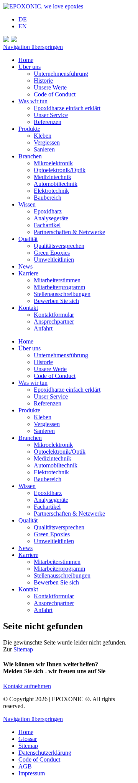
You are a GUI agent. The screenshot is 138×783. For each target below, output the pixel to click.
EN (22, 26)
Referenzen (47, 122)
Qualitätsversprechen (59, 246)
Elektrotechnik (51, 190)
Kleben (42, 135)
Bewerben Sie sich (56, 301)
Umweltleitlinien (54, 259)
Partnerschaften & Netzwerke (69, 232)
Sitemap (23, 649)
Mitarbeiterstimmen (57, 280)
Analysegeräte (51, 218)
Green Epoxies (52, 252)
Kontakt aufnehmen (27, 686)
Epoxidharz (48, 211)
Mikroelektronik (53, 163)
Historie (43, 80)
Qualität (28, 239)
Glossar (27, 739)
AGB (25, 766)
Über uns (29, 66)
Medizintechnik (52, 177)
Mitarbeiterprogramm (59, 287)
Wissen (27, 204)
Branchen (30, 156)
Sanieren (44, 149)
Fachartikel (47, 225)
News (25, 266)
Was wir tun (33, 101)
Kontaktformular (54, 314)
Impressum (31, 773)
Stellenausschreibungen (62, 294)
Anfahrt (43, 328)
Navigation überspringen (33, 47)
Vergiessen (47, 142)
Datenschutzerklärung (44, 752)
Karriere (28, 273)
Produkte (29, 128)
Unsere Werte (50, 87)
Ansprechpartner (54, 321)
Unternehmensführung (61, 73)
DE (22, 19)
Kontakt (28, 307)
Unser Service (51, 115)
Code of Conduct (55, 94)
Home (25, 60)
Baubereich (47, 197)
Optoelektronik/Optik (59, 170)
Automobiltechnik (55, 184)
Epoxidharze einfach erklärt (67, 108)
